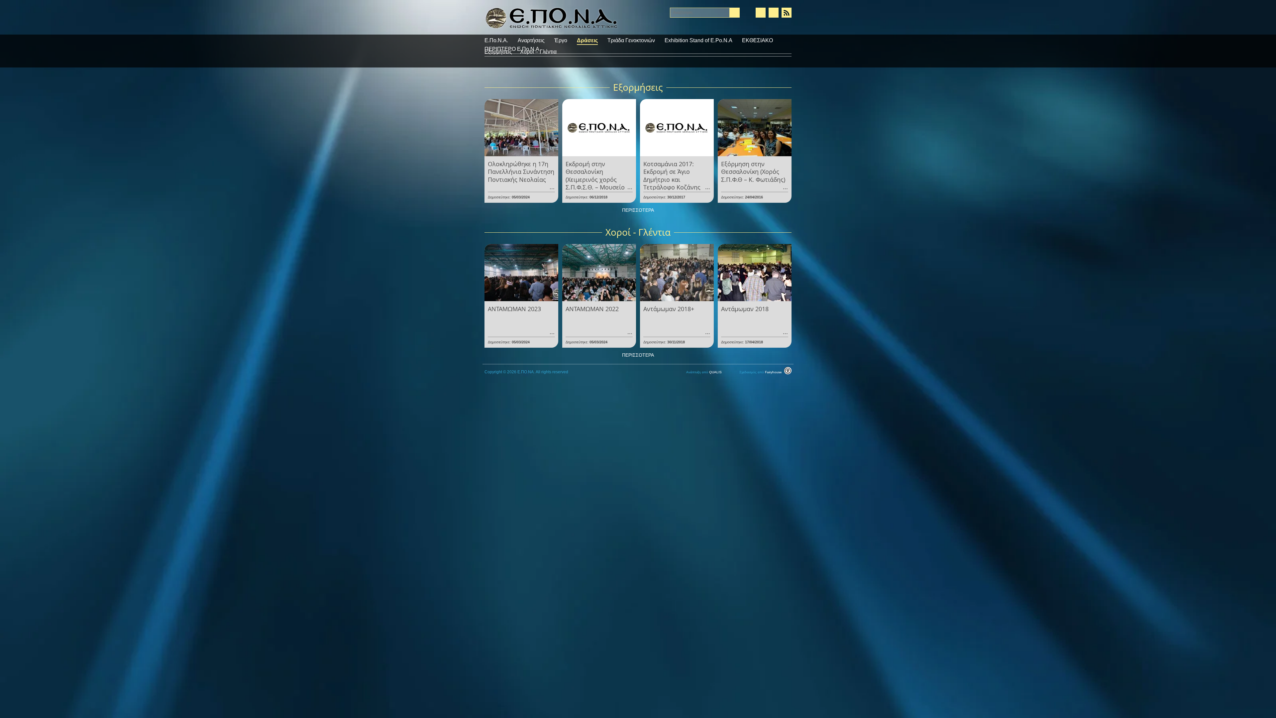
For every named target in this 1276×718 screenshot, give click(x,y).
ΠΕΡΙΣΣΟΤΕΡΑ (638, 210)
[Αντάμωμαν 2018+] (677, 272)
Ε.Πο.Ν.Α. (496, 40)
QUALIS (704, 372)
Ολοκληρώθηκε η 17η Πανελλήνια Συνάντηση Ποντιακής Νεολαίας (521, 171)
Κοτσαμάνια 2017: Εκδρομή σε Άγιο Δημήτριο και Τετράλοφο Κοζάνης (671, 175)
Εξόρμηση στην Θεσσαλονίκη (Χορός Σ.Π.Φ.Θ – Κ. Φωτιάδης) (753, 171)
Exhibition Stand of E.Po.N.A (698, 40)
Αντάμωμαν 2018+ (668, 309)
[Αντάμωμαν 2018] (755, 272)
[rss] (787, 13)
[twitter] (774, 13)
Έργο (560, 40)
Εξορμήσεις (498, 52)
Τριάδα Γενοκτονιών (631, 40)
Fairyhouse (761, 372)
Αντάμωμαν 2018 (745, 309)
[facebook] (761, 13)
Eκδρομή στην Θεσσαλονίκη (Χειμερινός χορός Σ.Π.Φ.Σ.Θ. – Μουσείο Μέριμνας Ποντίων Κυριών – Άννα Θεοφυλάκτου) (595, 187)
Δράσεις (587, 40)
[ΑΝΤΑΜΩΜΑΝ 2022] (599, 272)
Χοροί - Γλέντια (638, 232)
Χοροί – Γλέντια (538, 52)
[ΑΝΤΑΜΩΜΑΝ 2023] (521, 272)
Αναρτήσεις (531, 40)
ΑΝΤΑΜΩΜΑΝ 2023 (514, 309)
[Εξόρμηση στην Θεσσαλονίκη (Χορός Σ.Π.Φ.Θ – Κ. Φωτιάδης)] (755, 127)
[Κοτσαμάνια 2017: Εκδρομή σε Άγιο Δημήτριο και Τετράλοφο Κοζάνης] (677, 127)
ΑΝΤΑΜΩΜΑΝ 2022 (592, 309)
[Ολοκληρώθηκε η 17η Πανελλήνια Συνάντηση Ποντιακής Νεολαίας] (521, 127)
